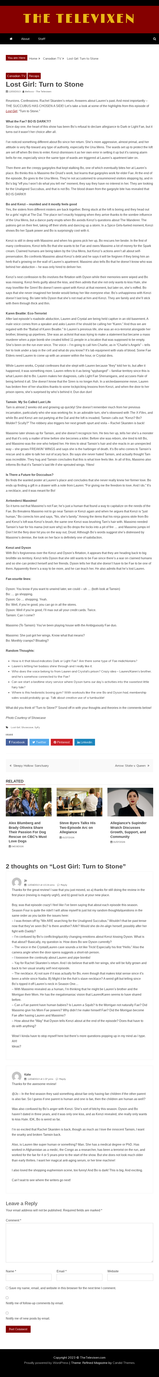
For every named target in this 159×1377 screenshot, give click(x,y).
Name (11, 1271)
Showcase (27, 727)
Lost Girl (15, 727)
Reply (64, 884)
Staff (41, 39)
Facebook (17, 742)
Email (62, 1271)
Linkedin (86, 742)
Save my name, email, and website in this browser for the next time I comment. (62, 1288)
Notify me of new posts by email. (28, 1318)
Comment (13, 1220)
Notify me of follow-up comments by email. (35, 1303)
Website (113, 1271)
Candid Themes (124, 1363)
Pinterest (63, 742)
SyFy (37, 727)
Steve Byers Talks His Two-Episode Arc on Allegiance (78, 827)
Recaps (34, 76)
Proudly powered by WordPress (46, 1363)
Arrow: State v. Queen (130, 765)
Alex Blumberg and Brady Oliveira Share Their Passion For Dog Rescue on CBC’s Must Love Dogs (28, 832)
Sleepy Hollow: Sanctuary (31, 765)
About (25, 39)
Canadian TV (16, 76)
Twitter (40, 742)
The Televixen (79, 19)
